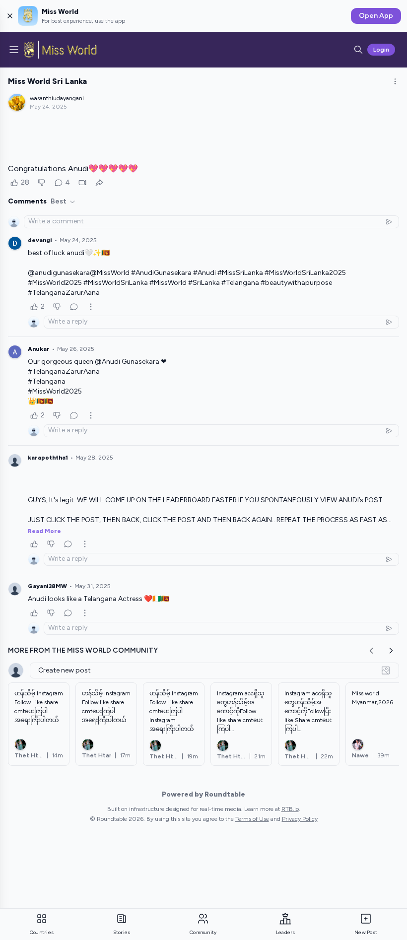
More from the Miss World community (83, 650)
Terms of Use (252, 818)
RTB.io (290, 809)
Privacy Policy (300, 818)
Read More (44, 531)
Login (381, 49)
